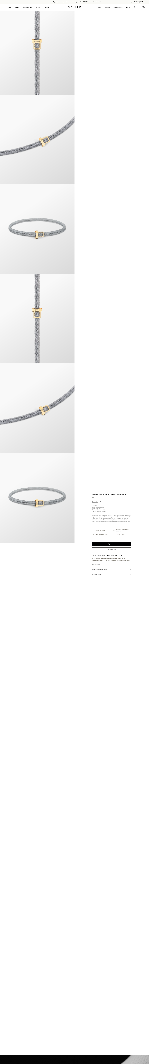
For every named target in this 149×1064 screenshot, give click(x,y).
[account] (135, 7)
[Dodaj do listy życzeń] (130, 494)
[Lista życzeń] (138, 7)
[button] (128, 7)
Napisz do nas (112, 549)
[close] (131, 2)
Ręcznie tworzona (100, 530)
